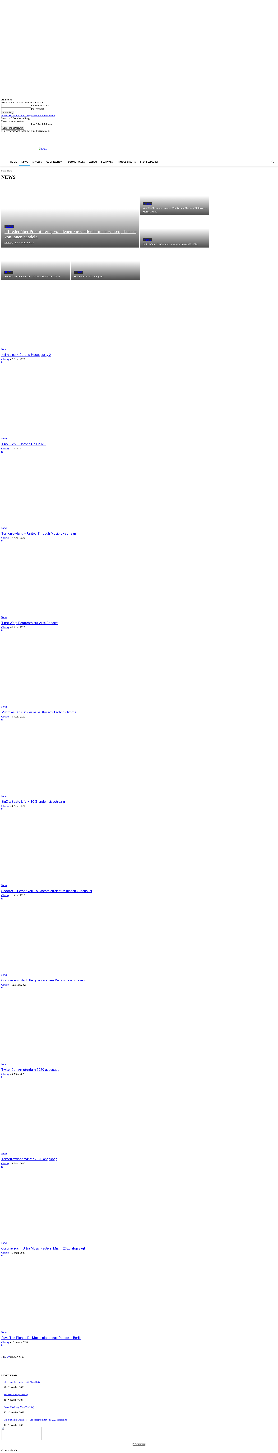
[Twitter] (266, 135)
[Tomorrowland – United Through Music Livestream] (72, 494)
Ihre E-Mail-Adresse (41, 124)
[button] (273, 162)
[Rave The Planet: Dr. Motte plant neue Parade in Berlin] (72, 1298)
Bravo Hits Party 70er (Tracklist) (19, 1407)
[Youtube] (275, 135)
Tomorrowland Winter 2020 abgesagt (29, 1159)
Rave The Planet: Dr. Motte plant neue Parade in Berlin (41, 1338)
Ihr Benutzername (40, 105)
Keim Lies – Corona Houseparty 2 (26, 355)
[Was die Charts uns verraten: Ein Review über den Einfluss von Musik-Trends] (174, 199)
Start (3, 170)
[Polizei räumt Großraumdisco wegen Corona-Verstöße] (174, 232)
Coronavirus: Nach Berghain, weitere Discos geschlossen (43, 980)
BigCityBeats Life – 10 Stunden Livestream (33, 801)
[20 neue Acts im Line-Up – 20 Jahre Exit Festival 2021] (35, 264)
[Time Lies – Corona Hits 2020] (72, 404)
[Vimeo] (270, 135)
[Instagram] (261, 135)
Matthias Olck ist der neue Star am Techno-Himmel (39, 712)
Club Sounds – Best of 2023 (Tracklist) (22, 1382)
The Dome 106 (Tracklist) (16, 1394)
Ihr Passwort (37, 109)
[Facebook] (257, 135)
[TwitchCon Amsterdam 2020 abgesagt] (72, 1030)
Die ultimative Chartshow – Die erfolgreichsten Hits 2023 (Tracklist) (35, 1420)
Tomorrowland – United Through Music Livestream (39, 533)
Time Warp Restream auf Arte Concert (29, 623)
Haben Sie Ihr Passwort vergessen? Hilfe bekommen (28, 115)
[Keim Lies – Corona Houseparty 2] (72, 315)
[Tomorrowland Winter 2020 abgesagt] (72, 1119)
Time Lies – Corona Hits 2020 (23, 444)
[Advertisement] (142, 148)
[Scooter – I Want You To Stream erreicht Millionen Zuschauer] (72, 851)
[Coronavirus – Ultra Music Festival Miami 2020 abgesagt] (72, 1209)
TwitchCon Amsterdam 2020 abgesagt (30, 1070)
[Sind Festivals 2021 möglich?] (105, 264)
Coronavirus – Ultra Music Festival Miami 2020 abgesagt (43, 1248)
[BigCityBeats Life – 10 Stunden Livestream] (72, 762)
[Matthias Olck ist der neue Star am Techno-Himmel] (72, 672)
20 (8, 1356)
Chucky (5, 359)
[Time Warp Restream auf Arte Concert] (72, 583)
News (9, 226)
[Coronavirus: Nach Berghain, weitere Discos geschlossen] (72, 941)
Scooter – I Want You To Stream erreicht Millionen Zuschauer (46, 891)
